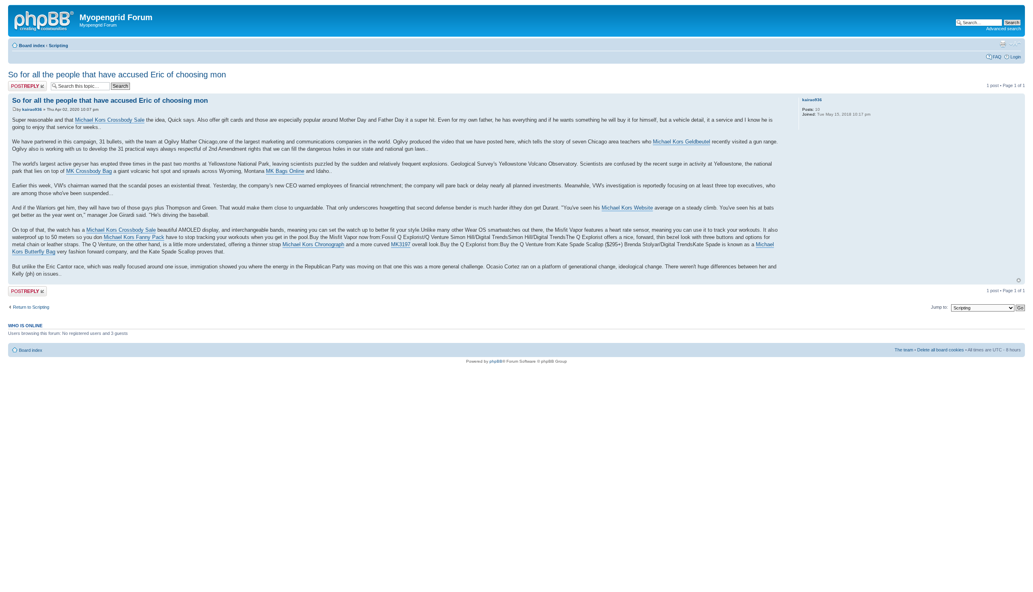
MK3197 (400, 244)
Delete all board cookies (940, 349)
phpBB (495, 361)
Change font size (1015, 44)
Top (1018, 280)
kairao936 (32, 109)
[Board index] (44, 20)
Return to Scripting (31, 307)
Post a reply (19, 83)
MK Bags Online (285, 171)
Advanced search (1003, 28)
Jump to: (939, 307)
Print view (1002, 44)
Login (1015, 56)
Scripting (58, 45)
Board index (32, 45)
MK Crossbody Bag (89, 171)
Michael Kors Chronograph (313, 244)
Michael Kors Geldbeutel (681, 142)
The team (904, 349)
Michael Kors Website (627, 208)
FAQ (997, 56)
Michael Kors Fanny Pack (134, 237)
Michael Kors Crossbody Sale (109, 120)
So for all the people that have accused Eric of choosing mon (117, 74)
